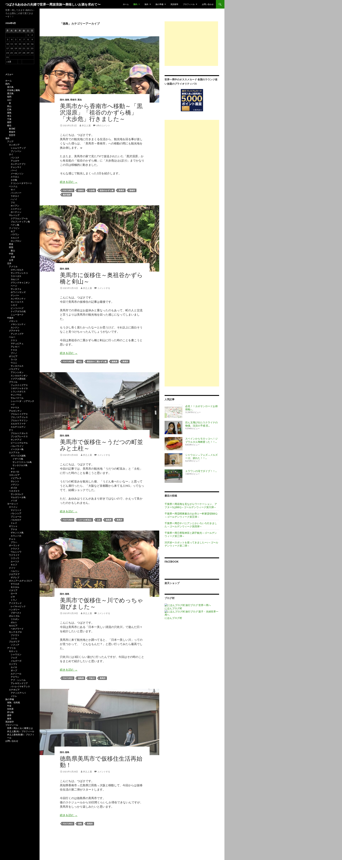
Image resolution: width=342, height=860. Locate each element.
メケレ (14, 696)
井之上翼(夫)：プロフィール (20, 731)
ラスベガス (16, 276)
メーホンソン (17, 173)
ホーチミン (16, 212)
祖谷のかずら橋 (106, 190)
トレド (14, 523)
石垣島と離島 (13, 90)
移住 (9, 125)
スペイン (13, 507)
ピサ (13, 596)
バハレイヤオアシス (20, 686)
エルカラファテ (18, 423)
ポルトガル (14, 616)
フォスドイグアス (19, 385)
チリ (11, 430)
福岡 (9, 96)
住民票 (10, 709)
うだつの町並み (85, 520)
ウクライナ (14, 555)
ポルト (14, 622)
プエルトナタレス (19, 433)
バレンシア (16, 513)
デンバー (15, 295)
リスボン (15, 619)
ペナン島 (15, 225)
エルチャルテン (18, 426)
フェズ (14, 657)
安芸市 (12, 135)
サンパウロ (16, 394)
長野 (9, 122)
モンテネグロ (15, 632)
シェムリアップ (18, 148)
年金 (9, 705)
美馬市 (121, 190)
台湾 (11, 260)
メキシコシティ (18, 324)
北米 (9, 263)
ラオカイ (15, 196)
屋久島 (10, 87)
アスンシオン (17, 372)
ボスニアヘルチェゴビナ (20, 580)
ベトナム (13, 186)
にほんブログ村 (173, 608)
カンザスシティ (18, 298)
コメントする (103, 288)
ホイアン (15, 205)
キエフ (14, 564)
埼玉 (9, 116)
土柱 (99, 520)
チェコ (12, 539)
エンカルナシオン (19, 375)
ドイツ (12, 568)
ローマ (14, 593)
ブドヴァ (15, 635)
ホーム (126, 4)
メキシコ (13, 321)
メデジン (15, 484)
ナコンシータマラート (21, 183)
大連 (13, 257)
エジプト (13, 664)
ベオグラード (17, 628)
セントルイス (17, 301)
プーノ (14, 353)
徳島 (67, 99)
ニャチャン (16, 208)
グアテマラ (14, 330)
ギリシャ (13, 526)
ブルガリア (14, 641)
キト (13, 468)
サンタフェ (16, 289)
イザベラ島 (17, 459)
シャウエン (16, 654)
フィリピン (14, 228)
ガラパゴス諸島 (18, 455)
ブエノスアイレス (19, 417)
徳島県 (114, 361)
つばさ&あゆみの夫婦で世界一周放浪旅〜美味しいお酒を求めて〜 (53, 4)
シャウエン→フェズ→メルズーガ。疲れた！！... (201, 456)
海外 (146, 4)
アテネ (14, 529)
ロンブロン (16, 241)
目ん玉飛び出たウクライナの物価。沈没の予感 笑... (201, 424)
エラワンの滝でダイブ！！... (201, 470)
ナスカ (14, 350)
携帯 (9, 715)
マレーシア (14, 215)
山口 (9, 99)
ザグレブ (15, 577)
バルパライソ (17, 446)
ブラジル (13, 382)
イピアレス (16, 478)
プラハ (14, 542)
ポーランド (14, 545)
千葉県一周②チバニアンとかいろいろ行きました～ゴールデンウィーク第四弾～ (191, 525)
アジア (10, 141)
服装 (9, 718)
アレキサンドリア (19, 683)
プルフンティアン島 (20, 221)
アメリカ (13, 266)
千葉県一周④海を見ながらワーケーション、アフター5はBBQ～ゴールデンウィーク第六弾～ (191, 505)
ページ (14, 285)
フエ (13, 202)
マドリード (16, 510)
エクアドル (14, 452)
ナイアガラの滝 (18, 311)
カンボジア (14, 144)
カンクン (15, 327)
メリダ (14, 500)
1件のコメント (103, 125)
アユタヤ (15, 160)
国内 (135, 4)
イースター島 (17, 449)
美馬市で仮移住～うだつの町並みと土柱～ (101, 445)
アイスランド (15, 603)
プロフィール (189, 4)
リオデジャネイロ (19, 388)
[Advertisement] (191, 43)
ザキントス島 (17, 532)
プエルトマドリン (19, 420)
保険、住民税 (13, 702)
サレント (15, 481)
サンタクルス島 (19, 465)
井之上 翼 (86, 125)
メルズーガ (16, 660)
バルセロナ (16, 519)
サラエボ (15, 584)
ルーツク (15, 561)
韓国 (11, 247)
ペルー (12, 337)
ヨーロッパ (12, 503)
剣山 (80, 361)
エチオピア (14, 689)
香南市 (73, 99)
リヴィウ (15, 558)
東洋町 (12, 128)
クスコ (14, 340)
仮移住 (81, 190)
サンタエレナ (17, 494)
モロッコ (13, 651)
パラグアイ (14, 369)
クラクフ (15, 548)
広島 (9, 109)
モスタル (15, 587)
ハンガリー (14, 609)
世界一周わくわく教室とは (20, 728)
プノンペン (16, 151)
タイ (11, 154)
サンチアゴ (16, 439)
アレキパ (15, 346)
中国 (11, 253)
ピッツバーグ (17, 308)
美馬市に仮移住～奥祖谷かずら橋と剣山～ (101, 278)
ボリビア (13, 356)
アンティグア (17, 333)
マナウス (15, 407)
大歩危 (92, 190)
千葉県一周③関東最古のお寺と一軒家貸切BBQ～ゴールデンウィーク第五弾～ (191, 515)
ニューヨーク (17, 314)
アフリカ (11, 648)
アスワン (15, 676)
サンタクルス (17, 366)
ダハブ (14, 670)
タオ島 (14, 180)
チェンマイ (16, 167)
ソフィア (15, 644)
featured (68, 190)
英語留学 (174, 4)
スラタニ (15, 176)
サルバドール (17, 398)
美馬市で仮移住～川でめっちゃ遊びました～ (101, 603)
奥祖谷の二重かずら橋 (97, 361)
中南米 (10, 317)
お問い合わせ (208, 4)
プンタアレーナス (19, 436)
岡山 (9, 106)
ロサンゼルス (17, 269)
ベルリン (15, 571)
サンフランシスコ (19, 273)
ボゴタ (14, 487)
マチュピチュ (17, 343)
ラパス (14, 359)
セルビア (13, 625)
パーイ (14, 170)
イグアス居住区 (18, 378)
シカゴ (14, 305)
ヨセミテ (15, 279)
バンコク (15, 157)
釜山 (13, 250)
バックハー (16, 192)
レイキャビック (18, 606)
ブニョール (16, 516)
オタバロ (15, 471)
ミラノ (14, 600)
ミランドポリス (18, 391)
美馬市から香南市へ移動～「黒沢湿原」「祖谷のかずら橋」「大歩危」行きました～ (101, 112)
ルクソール (16, 673)
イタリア (13, 590)
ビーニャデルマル (19, 442)
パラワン (15, 234)
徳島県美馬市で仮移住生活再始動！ (101, 761)
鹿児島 (10, 93)
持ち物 (10, 712)
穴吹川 (92, 678)
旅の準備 (159, 4)
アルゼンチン (15, 410)
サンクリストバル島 (22, 462)
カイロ (14, 667)
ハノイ (14, 199)
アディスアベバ (18, 693)
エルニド (15, 237)
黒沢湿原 (67, 194)
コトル (14, 638)
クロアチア (14, 574)
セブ (13, 231)
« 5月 (8, 61)
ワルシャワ (16, 551)
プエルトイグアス (19, 414)
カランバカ (16, 535)
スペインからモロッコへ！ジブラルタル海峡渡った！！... (201, 440)
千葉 (9, 119)
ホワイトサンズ (18, 292)
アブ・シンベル (18, 680)
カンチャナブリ (18, 164)
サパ (13, 189)
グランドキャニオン (20, 282)
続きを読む (68, 181)
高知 (79, 99)
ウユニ (14, 362)
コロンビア (14, 475)
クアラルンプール (19, 218)
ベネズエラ (14, 491)
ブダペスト (16, 612)
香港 (11, 244)
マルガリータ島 (18, 497)
